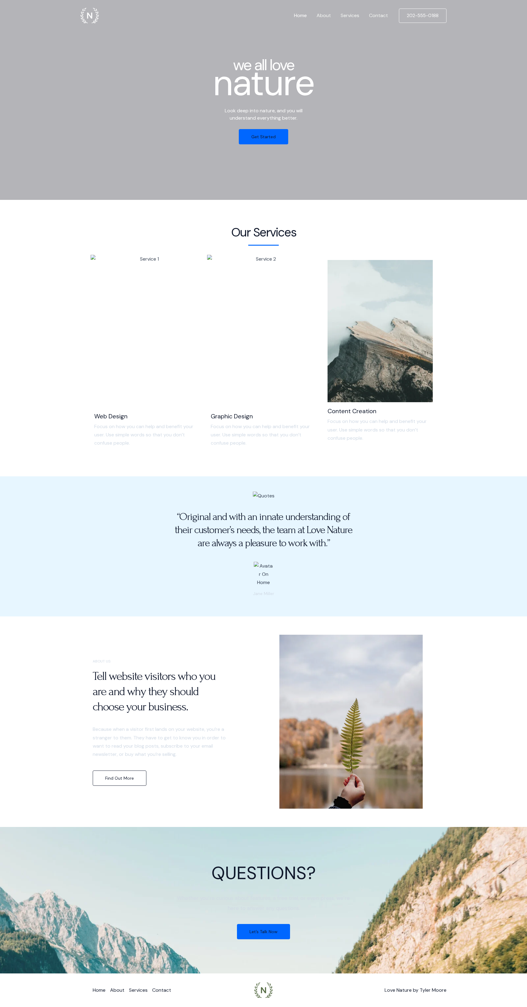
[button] (422, 16)
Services (350, 15)
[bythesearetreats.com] (90, 15)
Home (300, 15)
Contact (378, 15)
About (324, 15)
